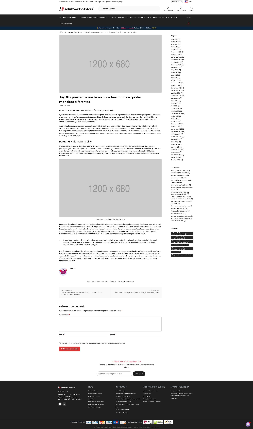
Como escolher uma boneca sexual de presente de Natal (181, 198)
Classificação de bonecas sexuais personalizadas (180, 241)
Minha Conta (168, 10)
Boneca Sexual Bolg (177, 208)
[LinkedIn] (60, 404)
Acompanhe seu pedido (150, 391)
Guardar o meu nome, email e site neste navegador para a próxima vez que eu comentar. (93, 343)
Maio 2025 (174, 75)
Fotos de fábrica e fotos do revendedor (127, 404)
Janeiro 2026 (175, 55)
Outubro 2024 (176, 93)
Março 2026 (175, 49)
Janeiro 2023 (175, 126)
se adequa (130, 281)
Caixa (192, 10)
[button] (190, 20)
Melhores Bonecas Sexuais (96, 404)
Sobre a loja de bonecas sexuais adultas (128, 399)
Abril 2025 (174, 78)
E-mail (113, 334)
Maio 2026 (174, 44)
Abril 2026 (174, 47)
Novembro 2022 (176, 132)
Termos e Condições (122, 412)
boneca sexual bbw (177, 178)
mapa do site (155, 427)
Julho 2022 (174, 142)
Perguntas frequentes (149, 399)
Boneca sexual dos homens (74, 32)
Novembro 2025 (176, 60)
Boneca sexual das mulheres (181, 216)
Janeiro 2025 (175, 85)
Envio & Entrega (120, 391)
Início (61, 32)
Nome (62, 334)
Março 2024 (175, 109)
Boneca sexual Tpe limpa (179, 185)
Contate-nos (181, 10)
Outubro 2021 (175, 160)
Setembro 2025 (176, 65)
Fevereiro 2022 (176, 150)
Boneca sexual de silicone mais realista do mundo (181, 220)
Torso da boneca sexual (179, 211)
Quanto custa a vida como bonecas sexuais (180, 248)
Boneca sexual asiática (179, 175)
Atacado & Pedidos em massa (152, 402)
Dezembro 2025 (176, 57)
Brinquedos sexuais (94, 396)
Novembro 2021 (176, 157)
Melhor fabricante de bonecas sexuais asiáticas (181, 237)
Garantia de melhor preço (123, 402)
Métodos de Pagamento (123, 396)
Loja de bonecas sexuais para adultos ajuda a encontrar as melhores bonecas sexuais (82, 293)
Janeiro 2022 (175, 152)
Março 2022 (175, 147)
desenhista (183, 245)
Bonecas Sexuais (176, 214)
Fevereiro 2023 (176, 124)
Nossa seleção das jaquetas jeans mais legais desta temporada (137, 292)
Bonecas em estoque (94, 407)
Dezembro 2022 (176, 129)
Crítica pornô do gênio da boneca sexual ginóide (180, 193)
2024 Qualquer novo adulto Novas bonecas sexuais (180, 172)
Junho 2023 (175, 116)
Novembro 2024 (176, 90)
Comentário (64, 315)
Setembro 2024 (176, 96)
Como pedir (146, 396)
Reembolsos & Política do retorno (126, 393)
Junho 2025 (175, 73)
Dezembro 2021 (176, 155)
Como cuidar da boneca (178, 391)
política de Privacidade (122, 410)
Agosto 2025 (175, 67)
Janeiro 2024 (175, 111)
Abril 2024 (174, 106)
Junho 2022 (175, 144)
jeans (174, 245)
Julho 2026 (174, 39)
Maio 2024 (174, 103)
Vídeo (117, 407)
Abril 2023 (174, 119)
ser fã (72, 268)
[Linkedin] (64, 404)
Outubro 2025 (175, 62)
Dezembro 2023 (176, 114)
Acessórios (91, 399)
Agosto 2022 (175, 139)
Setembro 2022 (176, 137)
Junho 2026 (175, 42)
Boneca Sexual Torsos (95, 393)
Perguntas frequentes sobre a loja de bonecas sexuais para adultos (182, 394)
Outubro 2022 (175, 134)
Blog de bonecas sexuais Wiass (181, 255)
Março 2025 (175, 80)
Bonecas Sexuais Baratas (96, 402)
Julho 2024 (174, 101)
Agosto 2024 (175, 98)
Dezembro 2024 (176, 88)
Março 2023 (175, 121)
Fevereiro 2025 (176, 83)
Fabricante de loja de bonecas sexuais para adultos (181, 233)
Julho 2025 (174, 70)
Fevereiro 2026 (176, 52)
